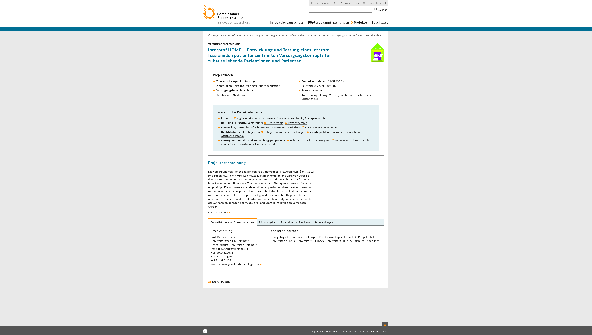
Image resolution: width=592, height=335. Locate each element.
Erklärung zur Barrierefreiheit (371, 331)
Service (325, 2)
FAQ (335, 2)
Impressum (317, 331)
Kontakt (348, 331)
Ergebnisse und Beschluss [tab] (295, 222)
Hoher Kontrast (377, 2)
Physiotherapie (297, 122)
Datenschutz (333, 331)
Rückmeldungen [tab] (324, 222)
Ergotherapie (275, 122)
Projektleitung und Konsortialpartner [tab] (232, 222)
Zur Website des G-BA (353, 2)
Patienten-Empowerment (321, 127)
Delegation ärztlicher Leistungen (284, 132)
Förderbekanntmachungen (328, 22)
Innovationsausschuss (287, 22)
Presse (314, 2)
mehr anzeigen (217, 212)
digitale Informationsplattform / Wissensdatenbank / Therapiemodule (281, 118)
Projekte (360, 22)
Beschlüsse (380, 22)
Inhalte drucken (221, 281)
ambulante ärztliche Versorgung (310, 140)
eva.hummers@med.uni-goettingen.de (235, 264)
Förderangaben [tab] (267, 222)
